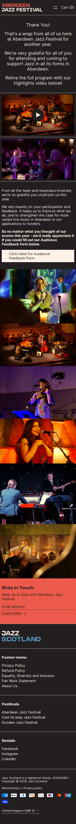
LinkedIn (9, 759)
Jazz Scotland (37, 781)
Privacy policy (33, 788)
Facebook (10, 749)
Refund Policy (13, 671)
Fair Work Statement (19, 681)
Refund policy (11, 788)
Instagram (10, 754)
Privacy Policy (13, 665)
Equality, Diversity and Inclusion (28, 676)
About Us (9, 686)
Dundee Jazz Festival (19, 722)
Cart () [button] (67, 7)
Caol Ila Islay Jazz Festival (23, 717)
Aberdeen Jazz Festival (21, 712)
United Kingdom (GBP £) (19, 810)
